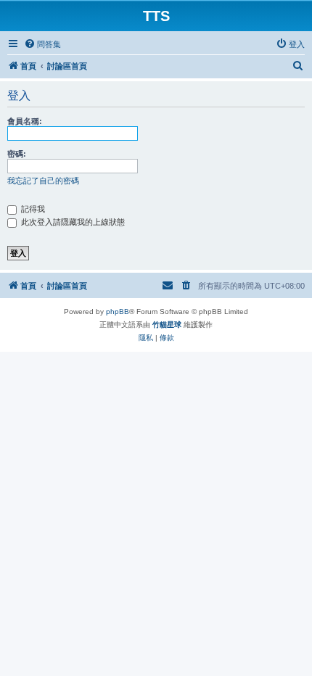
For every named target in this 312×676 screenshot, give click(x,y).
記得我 (32, 209)
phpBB (117, 312)
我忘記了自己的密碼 (43, 180)
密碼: (16, 153)
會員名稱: (24, 121)
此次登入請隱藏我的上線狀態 (72, 222)
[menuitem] (42, 44)
